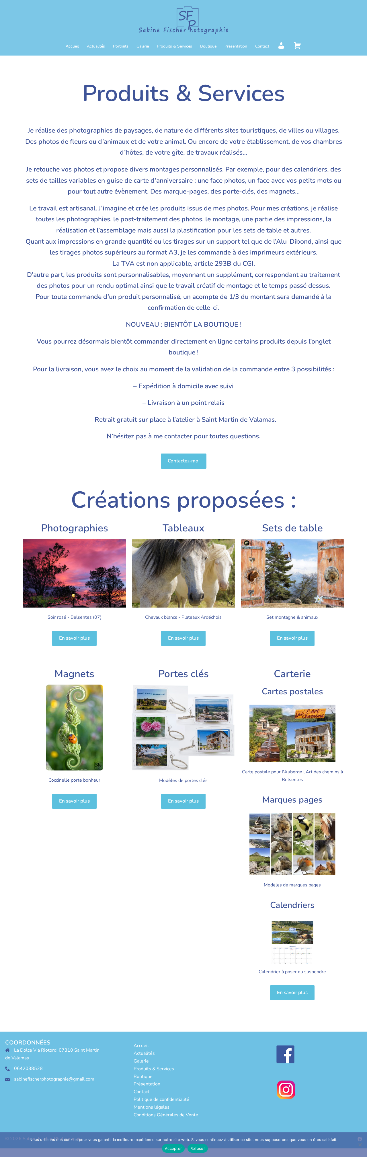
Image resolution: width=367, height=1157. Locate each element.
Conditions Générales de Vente (166, 1115)
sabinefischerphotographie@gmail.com (54, 1079)
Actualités (96, 46)
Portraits (120, 46)
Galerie (142, 46)
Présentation (236, 46)
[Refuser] (360, 1145)
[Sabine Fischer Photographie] (183, 22)
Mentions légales (151, 1107)
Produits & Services (174, 46)
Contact (262, 46)
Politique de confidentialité (161, 1099)
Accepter (173, 1148)
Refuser (197, 1148)
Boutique (208, 46)
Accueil (72, 46)
